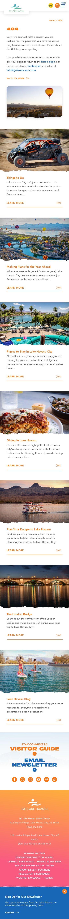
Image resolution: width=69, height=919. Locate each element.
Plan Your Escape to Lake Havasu (29, 529)
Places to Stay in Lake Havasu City (29, 351)
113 (51, 5)
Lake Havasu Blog (18, 699)
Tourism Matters (34, 853)
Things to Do (15, 178)
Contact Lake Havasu (21, 861)
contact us (34, 65)
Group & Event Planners (34, 870)
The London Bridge (19, 614)
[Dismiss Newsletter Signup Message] (64, 891)
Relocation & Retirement (34, 874)
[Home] (16, 5)
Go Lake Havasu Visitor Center (34, 865)
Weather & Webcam (28, 878)
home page (48, 61)
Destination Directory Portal (35, 857)
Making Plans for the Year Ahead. (29, 267)
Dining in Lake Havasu (21, 440)
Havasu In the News (49, 861)
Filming (48, 878)
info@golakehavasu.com (21, 70)
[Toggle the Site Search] (57, 5)
